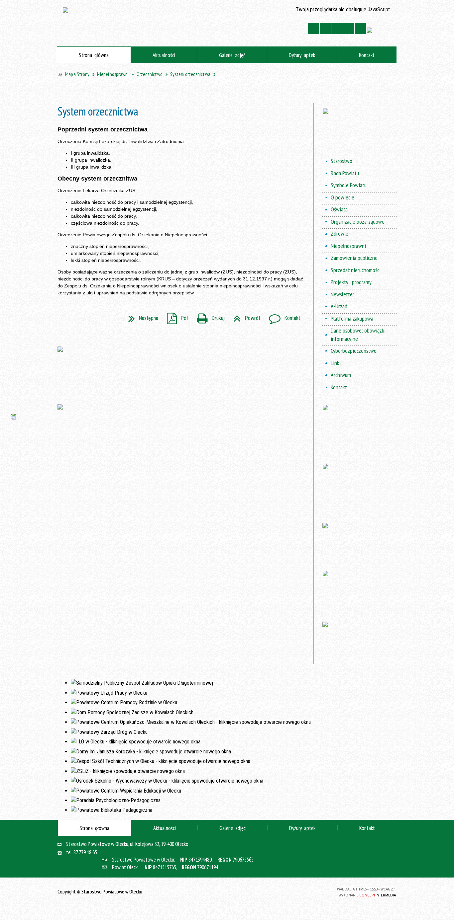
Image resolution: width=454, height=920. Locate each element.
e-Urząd (339, 306)
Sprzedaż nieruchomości (356, 270)
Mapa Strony (265, 29)
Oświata (339, 209)
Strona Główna (252, 29)
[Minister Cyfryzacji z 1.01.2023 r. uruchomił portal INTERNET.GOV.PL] (183, 427)
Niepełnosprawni (348, 246)
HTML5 (288, 891)
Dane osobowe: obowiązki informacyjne (358, 334)
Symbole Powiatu (349, 185)
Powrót (244, 316)
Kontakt (281, 29)
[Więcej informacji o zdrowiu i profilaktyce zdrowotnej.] (360, 591)
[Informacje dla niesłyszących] (348, 28)
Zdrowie (339, 233)
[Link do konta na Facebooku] (8, 394)
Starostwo (341, 161)
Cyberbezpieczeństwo (354, 350)
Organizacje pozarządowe (358, 221)
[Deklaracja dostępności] (337, 28)
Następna (140, 316)
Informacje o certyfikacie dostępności (227, 892)
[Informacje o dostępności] (325, 28)
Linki (336, 363)
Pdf (175, 316)
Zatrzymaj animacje (313, 28)
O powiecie (342, 197)
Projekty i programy (351, 282)
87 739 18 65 (85, 852)
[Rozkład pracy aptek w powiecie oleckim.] (359, 541)
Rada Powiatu (345, 173)
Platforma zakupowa (352, 318)
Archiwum (341, 375)
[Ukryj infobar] (393, 90)
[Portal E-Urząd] (183, 370)
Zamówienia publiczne (354, 258)
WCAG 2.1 (315, 891)
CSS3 (296, 891)
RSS (294, 29)
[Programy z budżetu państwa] (359, 130)
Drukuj (208, 316)
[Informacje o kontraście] (360, 28)
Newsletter (342, 294)
